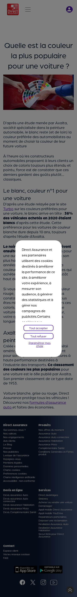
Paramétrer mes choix (40, 344)
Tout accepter (38, 328)
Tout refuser (38, 336)
